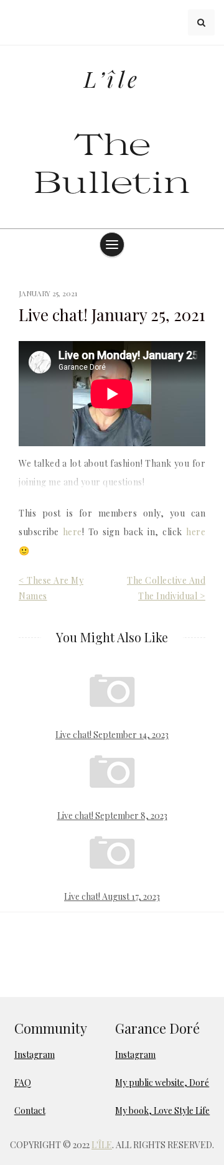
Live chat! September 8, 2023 (112, 815)
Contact (29, 1110)
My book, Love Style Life (162, 1110)
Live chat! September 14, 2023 (112, 735)
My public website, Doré (162, 1082)
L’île (112, 78)
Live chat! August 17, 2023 (112, 896)
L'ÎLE (101, 1145)
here (72, 532)
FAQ (22, 1082)
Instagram (34, 1054)
